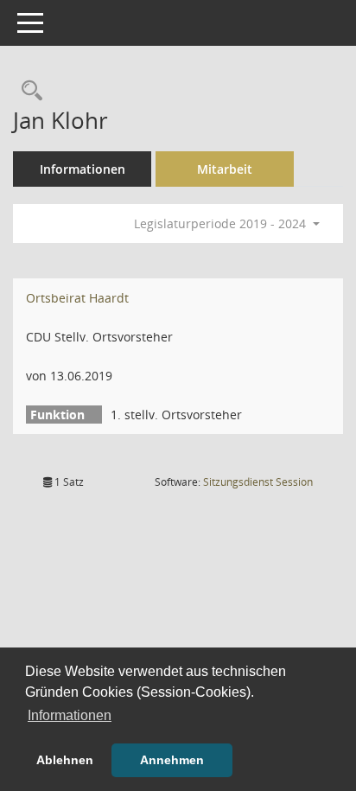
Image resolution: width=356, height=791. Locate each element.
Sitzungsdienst (258, 482)
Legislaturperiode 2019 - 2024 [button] (221, 223)
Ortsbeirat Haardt (77, 298)
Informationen (82, 169)
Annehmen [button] (172, 760)
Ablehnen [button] (64, 760)
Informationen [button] (69, 715)
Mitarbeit (224, 169)
